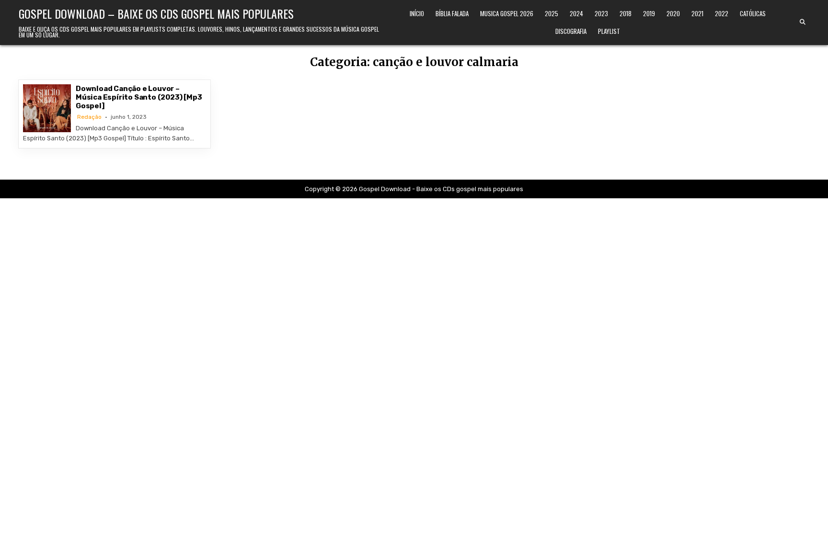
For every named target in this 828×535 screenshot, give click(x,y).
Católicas (753, 13)
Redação (89, 117)
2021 (697, 13)
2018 (626, 13)
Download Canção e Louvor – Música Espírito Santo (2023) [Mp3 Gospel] (139, 97)
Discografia (570, 31)
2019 (649, 13)
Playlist (609, 31)
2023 (601, 13)
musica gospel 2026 (506, 13)
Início (417, 13)
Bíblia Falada (452, 13)
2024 (576, 13)
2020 (673, 13)
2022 (721, 13)
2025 (551, 13)
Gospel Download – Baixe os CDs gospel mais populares (156, 13)
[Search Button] (802, 22)
